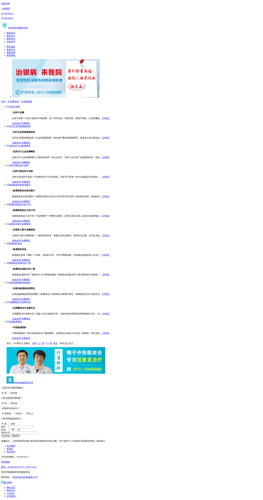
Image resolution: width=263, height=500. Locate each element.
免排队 (10, 449)
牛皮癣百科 (13, 101)
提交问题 (5, 436)
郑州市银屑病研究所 (18, 28)
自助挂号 (11, 41)
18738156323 (7, 13)
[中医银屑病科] (14, 321)
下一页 (48, 343)
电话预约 (11, 446)
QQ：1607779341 (28, 467)
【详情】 (105, 118)
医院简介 (11, 36)
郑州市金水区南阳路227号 (25, 477)
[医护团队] (56, 373)
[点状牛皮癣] (13, 106)
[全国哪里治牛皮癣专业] (19, 302)
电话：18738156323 (10, 467)
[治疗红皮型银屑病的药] (19, 126)
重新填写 (15, 436)
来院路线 (11, 55)
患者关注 (11, 49)
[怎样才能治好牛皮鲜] (17, 165)
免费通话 (25, 123)
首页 (3, 101)
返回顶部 (7, 482)
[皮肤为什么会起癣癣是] (19, 146)
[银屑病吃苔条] (14, 243)
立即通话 (11, 496)
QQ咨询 (10, 493)
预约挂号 (11, 490)
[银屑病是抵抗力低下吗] (19, 204)
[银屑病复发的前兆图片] (19, 185)
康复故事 (11, 52)
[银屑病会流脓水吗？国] (19, 263)
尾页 (55, 343)
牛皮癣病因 (26, 101)
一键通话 (5, 8)
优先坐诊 (11, 452)
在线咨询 (5, 3)
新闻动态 (11, 39)
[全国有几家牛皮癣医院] (19, 224)
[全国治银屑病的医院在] (19, 282)
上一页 (41, 343)
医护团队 (11, 47)
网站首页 (11, 33)
